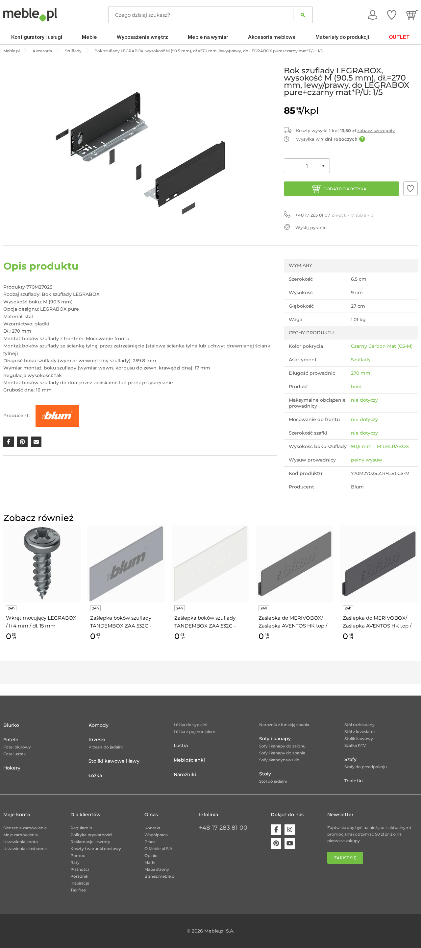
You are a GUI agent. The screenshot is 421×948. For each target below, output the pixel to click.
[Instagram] (290, 829)
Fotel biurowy (17, 747)
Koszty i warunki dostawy (95, 848)
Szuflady (361, 360)
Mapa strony (156, 869)
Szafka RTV (355, 745)
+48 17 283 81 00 (223, 827)
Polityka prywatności (91, 834)
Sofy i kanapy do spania (282, 752)
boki (356, 387)
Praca (150, 841)
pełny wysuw (366, 460)
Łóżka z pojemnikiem (194, 731)
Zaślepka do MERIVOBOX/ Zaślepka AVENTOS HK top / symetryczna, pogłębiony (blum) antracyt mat (377, 622)
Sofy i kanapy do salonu (282, 746)
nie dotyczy (364, 400)
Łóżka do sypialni (190, 724)
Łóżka (95, 775)
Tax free (78, 890)
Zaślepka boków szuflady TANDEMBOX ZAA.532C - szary (121, 622)
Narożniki (185, 774)
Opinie (150, 855)
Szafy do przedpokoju (365, 766)
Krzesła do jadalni (105, 747)
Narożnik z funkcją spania (284, 724)
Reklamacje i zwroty (90, 841)
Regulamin (81, 827)
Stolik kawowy (358, 738)
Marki (149, 862)
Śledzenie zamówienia (25, 827)
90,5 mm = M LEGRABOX (380, 446)
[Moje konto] (372, 15)
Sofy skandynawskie (279, 759)
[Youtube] (290, 843)
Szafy (350, 759)
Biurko (11, 725)
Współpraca (156, 834)
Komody (98, 725)
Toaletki (353, 781)
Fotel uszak (14, 753)
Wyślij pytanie (311, 227)
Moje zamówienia (20, 834)
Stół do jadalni (273, 781)
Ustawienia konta (20, 841)
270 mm (360, 373)
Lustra (181, 745)
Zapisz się (345, 857)
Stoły (265, 774)
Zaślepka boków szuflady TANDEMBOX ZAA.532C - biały (205, 622)
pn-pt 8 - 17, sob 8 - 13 (334, 215)
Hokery (11, 768)
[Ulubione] (391, 15)
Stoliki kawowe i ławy (113, 761)
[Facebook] (276, 829)
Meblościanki (189, 760)
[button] (410, 188)
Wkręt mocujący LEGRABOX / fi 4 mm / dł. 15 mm (41, 622)
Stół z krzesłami (359, 731)
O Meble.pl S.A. (158, 848)
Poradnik (79, 876)
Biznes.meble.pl (159, 876)
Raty (75, 862)
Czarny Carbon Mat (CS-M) (382, 346)
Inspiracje (79, 883)
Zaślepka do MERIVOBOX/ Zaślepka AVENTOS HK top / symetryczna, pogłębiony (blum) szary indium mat (293, 622)
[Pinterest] (276, 843)
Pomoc (77, 855)
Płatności (79, 869)
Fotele (10, 740)
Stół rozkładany (359, 724)
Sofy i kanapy (275, 739)
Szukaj (302, 15)
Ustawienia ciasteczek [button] (25, 848)
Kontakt (152, 827)
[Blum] (57, 415)
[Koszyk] (412, 15)
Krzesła (96, 740)
